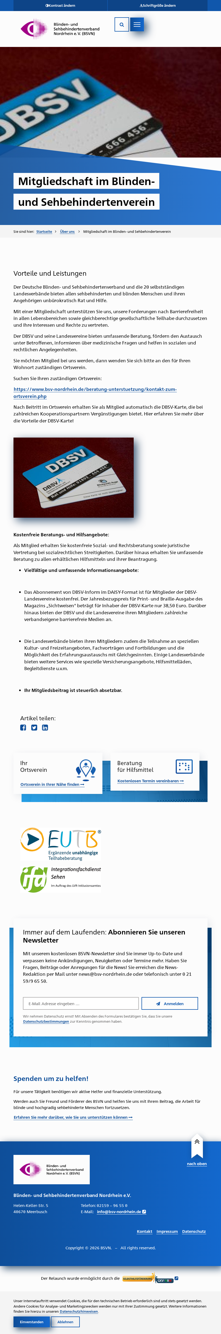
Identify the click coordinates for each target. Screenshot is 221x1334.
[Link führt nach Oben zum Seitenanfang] (198, 1147)
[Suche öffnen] (122, 24)
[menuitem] (46, 231)
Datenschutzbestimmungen (46, 1021)
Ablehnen (65, 1321)
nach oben (197, 1163)
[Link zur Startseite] (59, 29)
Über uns (67, 231)
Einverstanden (31, 1321)
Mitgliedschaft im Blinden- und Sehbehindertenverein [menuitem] (127, 231)
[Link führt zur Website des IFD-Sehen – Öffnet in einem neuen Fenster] (110, 879)
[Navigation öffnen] (137, 25)
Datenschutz (194, 1231)
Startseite (44, 231)
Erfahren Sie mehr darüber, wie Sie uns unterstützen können (71, 1117)
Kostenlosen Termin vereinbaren (149, 780)
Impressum (167, 1231)
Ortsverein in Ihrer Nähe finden (50, 784)
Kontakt (144, 1231)
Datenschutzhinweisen (79, 1311)
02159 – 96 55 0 (112, 1205)
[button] (60, 5)
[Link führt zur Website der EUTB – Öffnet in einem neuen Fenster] (110, 844)
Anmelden (174, 1003)
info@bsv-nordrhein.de (119, 1211)
